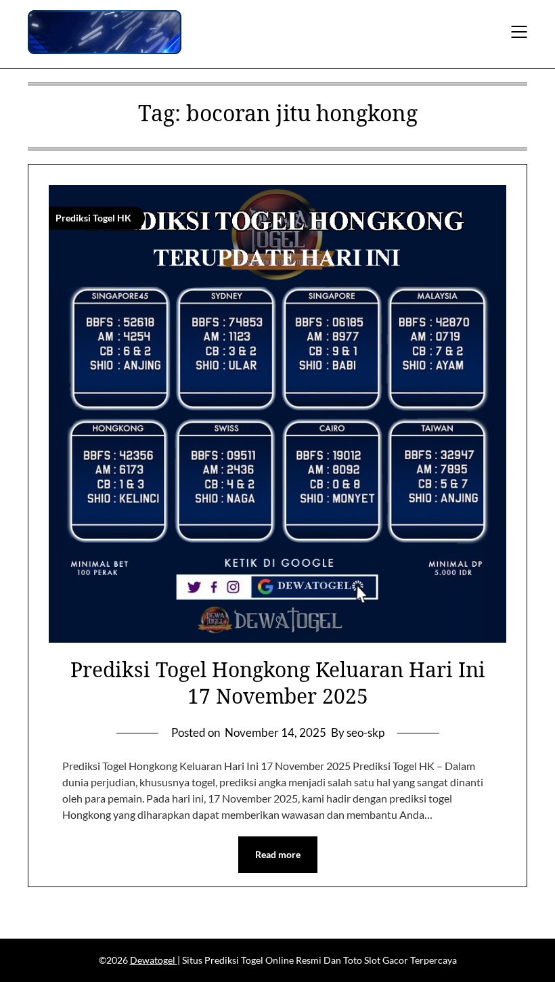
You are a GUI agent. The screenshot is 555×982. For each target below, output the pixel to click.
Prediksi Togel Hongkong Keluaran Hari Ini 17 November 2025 (277, 683)
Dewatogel (153, 960)
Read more (278, 854)
